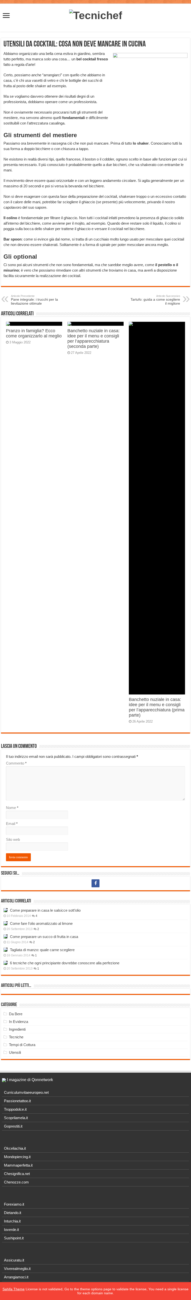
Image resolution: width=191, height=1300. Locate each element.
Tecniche (16, 1037)
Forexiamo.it (14, 1204)
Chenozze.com (16, 1182)
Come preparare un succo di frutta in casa (44, 936)
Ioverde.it (11, 1229)
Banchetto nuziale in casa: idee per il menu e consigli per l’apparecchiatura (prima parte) (157, 707)
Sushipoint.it (14, 1238)
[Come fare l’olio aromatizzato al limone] (5, 923)
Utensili (15, 1052)
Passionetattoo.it (17, 1101)
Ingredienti (17, 1029)
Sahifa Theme (13, 1289)
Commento (16, 763)
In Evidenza (18, 1021)
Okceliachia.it (15, 1148)
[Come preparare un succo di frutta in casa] (5, 936)
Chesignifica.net (17, 1174)
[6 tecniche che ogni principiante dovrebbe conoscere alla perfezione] (5, 963)
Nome (12, 808)
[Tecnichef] (95, 15)
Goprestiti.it (13, 1126)
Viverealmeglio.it (17, 1268)
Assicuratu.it (14, 1260)
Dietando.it (12, 1213)
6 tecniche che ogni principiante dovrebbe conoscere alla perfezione (64, 963)
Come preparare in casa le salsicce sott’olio (45, 910)
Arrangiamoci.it (16, 1277)
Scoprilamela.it (16, 1118)
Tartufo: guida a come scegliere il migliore (155, 299)
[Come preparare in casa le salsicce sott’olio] (5, 910)
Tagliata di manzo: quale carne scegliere (42, 950)
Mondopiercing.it (17, 1157)
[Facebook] (95, 883)
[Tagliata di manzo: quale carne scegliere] (5, 950)
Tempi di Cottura (22, 1045)
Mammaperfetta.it (18, 1165)
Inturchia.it (12, 1221)
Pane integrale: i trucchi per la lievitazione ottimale (34, 299)
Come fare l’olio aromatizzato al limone (41, 923)
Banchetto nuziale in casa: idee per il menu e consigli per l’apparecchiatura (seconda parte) (93, 338)
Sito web (13, 839)
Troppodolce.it (15, 1109)
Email (12, 823)
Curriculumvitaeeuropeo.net (26, 1092)
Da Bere (15, 1014)
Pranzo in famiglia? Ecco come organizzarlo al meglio (34, 333)
